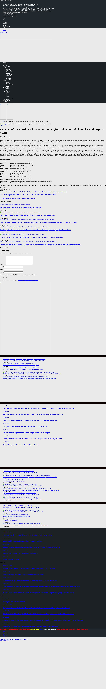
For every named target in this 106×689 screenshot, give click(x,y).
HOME (4, 62)
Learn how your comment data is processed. (28, 280)
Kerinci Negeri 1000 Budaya (9, 14)
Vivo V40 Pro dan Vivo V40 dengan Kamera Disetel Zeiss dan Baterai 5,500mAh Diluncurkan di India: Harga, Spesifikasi (40, 245)
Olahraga (8, 88)
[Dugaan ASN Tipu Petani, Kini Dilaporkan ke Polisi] (15, 514)
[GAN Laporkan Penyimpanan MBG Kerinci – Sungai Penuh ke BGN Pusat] (21, 367)
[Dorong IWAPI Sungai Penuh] (10, 519)
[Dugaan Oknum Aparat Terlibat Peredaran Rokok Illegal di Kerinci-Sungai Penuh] (22, 523)
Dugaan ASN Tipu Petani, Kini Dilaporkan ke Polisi (15, 12)
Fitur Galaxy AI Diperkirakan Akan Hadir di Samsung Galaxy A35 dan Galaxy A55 (27, 215)
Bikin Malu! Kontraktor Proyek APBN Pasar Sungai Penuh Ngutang (18, 5)
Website (2, 272)
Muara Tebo (8, 75)
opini (7, 90)
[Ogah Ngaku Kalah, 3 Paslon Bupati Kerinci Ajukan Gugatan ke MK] (19, 493)
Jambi (4, 67)
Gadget (7, 92)
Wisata (7, 86)
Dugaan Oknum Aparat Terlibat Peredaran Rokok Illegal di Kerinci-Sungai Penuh (25, 525)
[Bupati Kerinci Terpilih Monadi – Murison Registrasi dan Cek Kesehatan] (20, 484)
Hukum (5, 65)
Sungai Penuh (7, 66)
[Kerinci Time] (3, 32)
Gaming (7, 96)
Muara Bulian (9, 79)
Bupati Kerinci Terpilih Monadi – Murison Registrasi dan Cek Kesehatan (22, 486)
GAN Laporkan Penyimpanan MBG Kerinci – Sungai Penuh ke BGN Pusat (20, 7)
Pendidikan (6, 83)
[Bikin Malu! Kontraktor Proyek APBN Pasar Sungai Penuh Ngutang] (19, 363)
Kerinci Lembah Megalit (8, 13)
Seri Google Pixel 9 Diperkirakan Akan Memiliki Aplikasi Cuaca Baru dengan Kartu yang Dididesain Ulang (35, 230)
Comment (2, 264)
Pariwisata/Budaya (10, 84)
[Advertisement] (53, 51)
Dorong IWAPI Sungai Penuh (10, 16)
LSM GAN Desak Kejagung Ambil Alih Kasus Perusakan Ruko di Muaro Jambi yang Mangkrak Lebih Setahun (28, 8)
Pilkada (7, 82)
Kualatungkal (9, 74)
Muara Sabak (9, 77)
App (7, 95)
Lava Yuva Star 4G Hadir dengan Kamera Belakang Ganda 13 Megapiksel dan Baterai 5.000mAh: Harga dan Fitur (38, 223)
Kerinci (5, 64)
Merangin (8, 69)
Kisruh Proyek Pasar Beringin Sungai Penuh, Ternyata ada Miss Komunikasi (20, 4)
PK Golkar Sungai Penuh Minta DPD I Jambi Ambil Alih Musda (20, 472)
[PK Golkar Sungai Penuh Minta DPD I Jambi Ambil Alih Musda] (18, 471)
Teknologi (6, 91)
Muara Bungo (9, 71)
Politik (5, 80)
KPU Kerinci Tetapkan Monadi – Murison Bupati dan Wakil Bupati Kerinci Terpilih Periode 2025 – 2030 (31, 490)
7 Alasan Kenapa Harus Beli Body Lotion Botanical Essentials (20, 208)
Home (1, 124)
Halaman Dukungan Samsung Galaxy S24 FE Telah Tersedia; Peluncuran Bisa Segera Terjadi (31, 237)
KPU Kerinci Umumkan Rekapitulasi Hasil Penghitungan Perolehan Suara (23, 499)
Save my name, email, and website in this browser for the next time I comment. (20, 274)
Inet (6, 93)
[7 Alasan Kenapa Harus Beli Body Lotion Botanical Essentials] (15, 204)
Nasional (6, 87)
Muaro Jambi (9, 70)
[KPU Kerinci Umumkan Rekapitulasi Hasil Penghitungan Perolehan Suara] (20, 497)
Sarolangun (8, 78)
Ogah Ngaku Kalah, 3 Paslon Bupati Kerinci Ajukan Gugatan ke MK (21, 494)
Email (2, 269)
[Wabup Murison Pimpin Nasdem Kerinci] (13, 479)
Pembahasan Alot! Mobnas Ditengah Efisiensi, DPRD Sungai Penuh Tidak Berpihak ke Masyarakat (30, 477)
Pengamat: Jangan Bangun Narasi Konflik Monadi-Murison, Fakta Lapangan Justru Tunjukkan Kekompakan (28, 10)
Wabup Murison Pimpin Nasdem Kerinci (14, 481)
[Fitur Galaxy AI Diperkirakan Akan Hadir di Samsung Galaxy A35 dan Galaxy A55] (20, 212)
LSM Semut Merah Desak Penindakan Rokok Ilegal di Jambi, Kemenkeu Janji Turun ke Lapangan (25, 9)
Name (2, 266)
